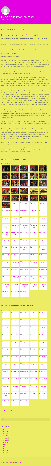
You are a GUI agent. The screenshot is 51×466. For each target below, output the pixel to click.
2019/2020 (5, 442)
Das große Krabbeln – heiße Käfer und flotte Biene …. (22, 35)
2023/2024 (5, 450)
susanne (22, 410)
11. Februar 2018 (6, 33)
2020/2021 (5, 444)
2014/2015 (5, 433)
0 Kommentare (14, 410)
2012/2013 (5, 429)
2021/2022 (5, 446)
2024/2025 (5, 452)
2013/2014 (5, 431)
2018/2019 (5, 441)
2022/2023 (5, 448)
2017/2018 (5, 410)
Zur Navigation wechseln (2, 3)
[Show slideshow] (5, 164)
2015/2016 (5, 435)
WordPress (13, 462)
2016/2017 (5, 437)
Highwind (19, 462)
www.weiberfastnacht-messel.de (22, 151)
